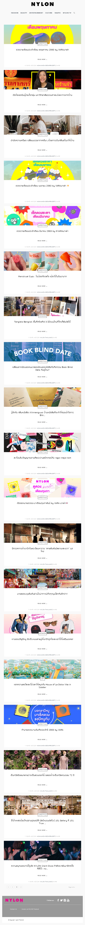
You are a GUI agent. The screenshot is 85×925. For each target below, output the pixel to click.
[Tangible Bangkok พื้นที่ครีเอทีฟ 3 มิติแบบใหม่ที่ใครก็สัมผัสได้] (42, 306)
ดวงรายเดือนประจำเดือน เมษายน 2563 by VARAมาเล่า (41, 185)
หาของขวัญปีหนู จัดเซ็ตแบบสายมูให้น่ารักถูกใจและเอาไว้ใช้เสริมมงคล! (42, 639)
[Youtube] (68, 900)
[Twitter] (61, 900)
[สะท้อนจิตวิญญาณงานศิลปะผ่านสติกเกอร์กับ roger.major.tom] (42, 442)
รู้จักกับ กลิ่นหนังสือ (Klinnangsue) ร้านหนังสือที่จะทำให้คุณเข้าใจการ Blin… (42, 414)
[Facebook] (58, 900)
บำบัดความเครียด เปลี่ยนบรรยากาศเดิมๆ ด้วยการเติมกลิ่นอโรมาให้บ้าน (42, 140)
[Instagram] (65, 900)
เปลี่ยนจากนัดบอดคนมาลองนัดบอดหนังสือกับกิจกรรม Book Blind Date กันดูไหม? (42, 369)
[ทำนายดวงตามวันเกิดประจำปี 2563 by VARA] (42, 714)
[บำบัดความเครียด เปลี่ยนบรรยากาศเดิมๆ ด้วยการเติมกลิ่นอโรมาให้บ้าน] (42, 125)
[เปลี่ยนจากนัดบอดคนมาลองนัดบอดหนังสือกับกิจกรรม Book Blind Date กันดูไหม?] (42, 351)
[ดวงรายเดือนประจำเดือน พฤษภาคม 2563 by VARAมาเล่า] (42, 34)
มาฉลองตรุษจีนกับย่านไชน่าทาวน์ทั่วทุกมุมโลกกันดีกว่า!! (42, 594)
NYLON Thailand (46, 338)
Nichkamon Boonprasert (46, 65)
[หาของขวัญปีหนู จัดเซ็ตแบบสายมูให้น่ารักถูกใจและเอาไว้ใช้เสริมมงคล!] (42, 623)
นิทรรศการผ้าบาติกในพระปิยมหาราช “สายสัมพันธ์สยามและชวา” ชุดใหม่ (42, 550)
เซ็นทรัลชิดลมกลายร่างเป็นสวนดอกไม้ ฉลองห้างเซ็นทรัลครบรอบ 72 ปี (42, 775)
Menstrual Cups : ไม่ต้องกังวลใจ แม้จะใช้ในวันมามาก (42, 276)
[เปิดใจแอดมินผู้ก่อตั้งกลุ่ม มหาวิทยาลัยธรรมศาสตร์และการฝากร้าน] (42, 79)
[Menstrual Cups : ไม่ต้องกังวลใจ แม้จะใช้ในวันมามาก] (42, 261)
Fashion (42, 316)
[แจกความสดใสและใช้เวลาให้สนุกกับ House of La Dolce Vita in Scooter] (42, 669)
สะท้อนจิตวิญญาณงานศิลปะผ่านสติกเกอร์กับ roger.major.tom (42, 458)
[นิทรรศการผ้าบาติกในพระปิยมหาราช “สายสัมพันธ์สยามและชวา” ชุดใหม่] (42, 533)
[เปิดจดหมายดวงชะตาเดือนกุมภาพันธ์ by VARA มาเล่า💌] (42, 487)
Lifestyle (43, 44)
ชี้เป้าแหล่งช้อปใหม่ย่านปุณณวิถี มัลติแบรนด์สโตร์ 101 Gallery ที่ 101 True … (42, 822)
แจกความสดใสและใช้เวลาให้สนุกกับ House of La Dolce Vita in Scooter (42, 686)
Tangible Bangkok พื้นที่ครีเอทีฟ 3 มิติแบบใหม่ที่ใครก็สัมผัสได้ (42, 321)
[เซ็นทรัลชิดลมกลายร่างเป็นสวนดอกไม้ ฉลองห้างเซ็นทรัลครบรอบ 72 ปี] (42, 760)
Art (42, 679)
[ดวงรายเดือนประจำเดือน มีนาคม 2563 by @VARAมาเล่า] (42, 215)
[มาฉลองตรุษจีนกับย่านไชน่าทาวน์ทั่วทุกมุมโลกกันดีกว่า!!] (42, 578)
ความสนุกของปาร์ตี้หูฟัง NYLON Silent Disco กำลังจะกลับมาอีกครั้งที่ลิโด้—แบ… (42, 867)
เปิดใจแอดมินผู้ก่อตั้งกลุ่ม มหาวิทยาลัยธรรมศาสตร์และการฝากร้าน (42, 95)
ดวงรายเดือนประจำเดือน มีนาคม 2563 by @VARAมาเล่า (42, 231)
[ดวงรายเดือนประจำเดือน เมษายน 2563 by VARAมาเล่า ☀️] (42, 170)
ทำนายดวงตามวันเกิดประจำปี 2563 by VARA (42, 730)
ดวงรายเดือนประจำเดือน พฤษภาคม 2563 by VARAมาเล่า (42, 49)
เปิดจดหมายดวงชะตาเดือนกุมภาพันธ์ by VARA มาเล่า (41, 503)
